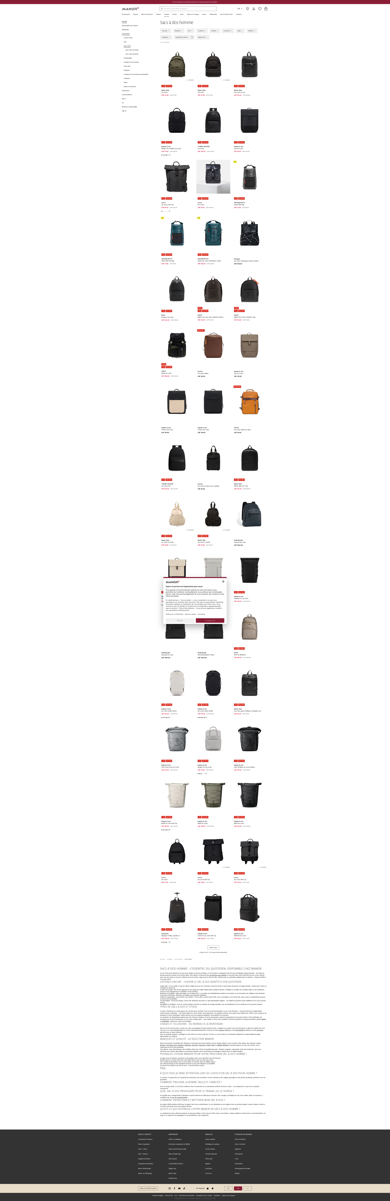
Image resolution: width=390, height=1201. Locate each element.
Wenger (162, 1045)
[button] (127, 14)
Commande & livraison (145, 1139)
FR (239, 9)
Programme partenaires (145, 1163)
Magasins (238, 1149)
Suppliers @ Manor (144, 1159)
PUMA (208, 1045)
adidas (263, 1019)
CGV (175, 1195)
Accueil (162, 959)
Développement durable (242, 1168)
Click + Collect (142, 1149)
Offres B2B (208, 1159)
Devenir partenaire (211, 1154)
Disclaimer (217, 1195)
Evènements (239, 1154)
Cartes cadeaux (210, 1139)
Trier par (164, 31)
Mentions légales (158, 1195)
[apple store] (208, 1188)
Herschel (195, 1045)
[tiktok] (184, 1188)
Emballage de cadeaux (212, 1144)
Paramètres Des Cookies (204, 1195)
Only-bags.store (171, 1045)
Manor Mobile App (175, 1154)
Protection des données (186, 1195)
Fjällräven (187, 1045)
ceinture (221, 1030)
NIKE (213, 1045)
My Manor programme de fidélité (179, 1144)
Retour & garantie (144, 1144)
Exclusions (208, 1168)
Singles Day (172, 1168)
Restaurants (239, 1163)
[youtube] (179, 1188)
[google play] (213, 1188)
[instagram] (170, 1188)
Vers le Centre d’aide (148, 1188)
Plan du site (169, 1195)
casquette (259, 1030)
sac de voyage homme (179, 1097)
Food (236, 1159)
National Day (173, 1178)
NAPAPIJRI (165, 1021)
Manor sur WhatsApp (145, 1173)
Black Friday (172, 1173)
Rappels (207, 1163)
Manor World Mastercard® (177, 1149)
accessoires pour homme (218, 975)
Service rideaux (210, 1149)
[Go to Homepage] (130, 8)
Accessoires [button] (178, 959)
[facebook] (174, 1188)
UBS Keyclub (173, 1159)
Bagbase (181, 1045)
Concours (208, 1173)
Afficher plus (213, 947)
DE (228, 1188)
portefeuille (240, 1030)
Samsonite (202, 1045)
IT (248, 1188)
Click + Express (143, 1154)
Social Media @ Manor (176, 1163)
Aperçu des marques (228, 1195)
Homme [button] (169, 959)
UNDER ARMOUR (223, 1045)
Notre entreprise (240, 1139)
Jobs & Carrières (240, 1144)
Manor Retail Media (144, 1168)
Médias (237, 1173)
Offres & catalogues (175, 1139)
